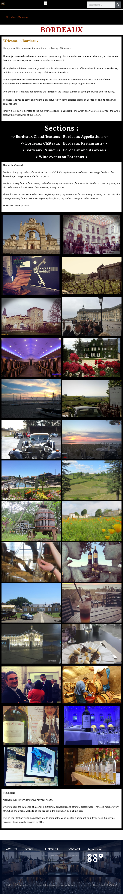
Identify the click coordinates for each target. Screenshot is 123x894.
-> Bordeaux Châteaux (40, 143)
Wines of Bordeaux (19, 17)
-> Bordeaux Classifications (35, 137)
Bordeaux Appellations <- (85, 137)
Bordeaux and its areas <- (85, 150)
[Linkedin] (95, 856)
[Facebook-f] (101, 856)
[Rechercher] (118, 4)
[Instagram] (89, 856)
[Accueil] (7, 17)
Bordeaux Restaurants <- (85, 143)
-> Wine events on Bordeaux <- (61, 157)
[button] (46, 3)
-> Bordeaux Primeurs (40, 150)
